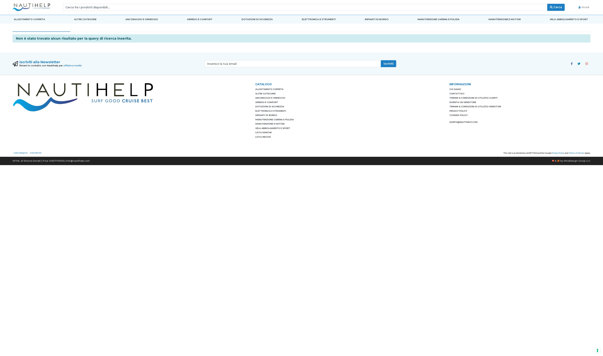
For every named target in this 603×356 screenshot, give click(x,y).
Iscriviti (388, 63)
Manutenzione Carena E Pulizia (438, 19)
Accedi (585, 7)
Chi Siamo (455, 89)
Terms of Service (576, 153)
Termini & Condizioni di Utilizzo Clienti (473, 98)
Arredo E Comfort (199, 19)
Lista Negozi (263, 137)
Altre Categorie (85, 19)
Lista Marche (263, 132)
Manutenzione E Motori (505, 19)
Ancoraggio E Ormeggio (141, 19)
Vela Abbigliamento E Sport (569, 19)
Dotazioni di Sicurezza (257, 19)
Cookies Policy (458, 115)
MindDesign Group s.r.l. (577, 160)
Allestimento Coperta (29, 19)
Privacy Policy (458, 111)
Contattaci (456, 93)
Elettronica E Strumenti (319, 19)
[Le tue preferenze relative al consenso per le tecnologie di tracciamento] (597, 350)
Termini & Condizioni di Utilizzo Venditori (475, 106)
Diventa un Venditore (462, 102)
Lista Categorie (20, 153)
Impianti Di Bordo (376, 19)
